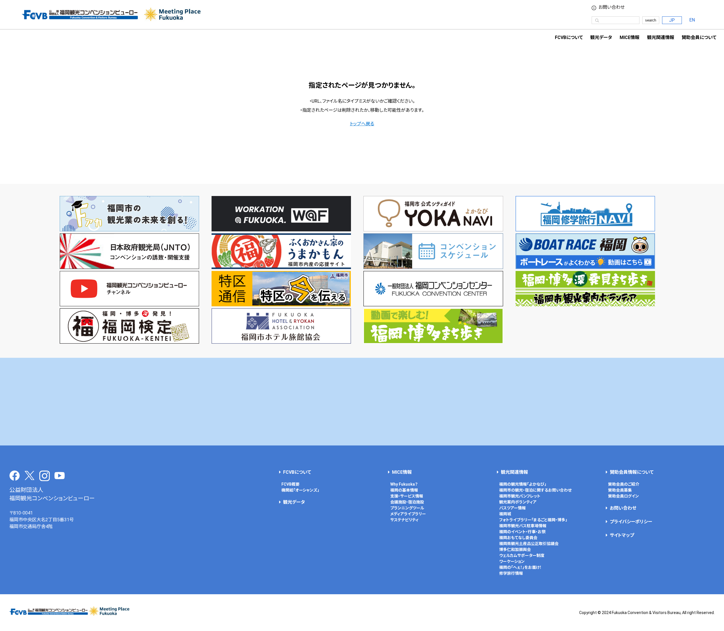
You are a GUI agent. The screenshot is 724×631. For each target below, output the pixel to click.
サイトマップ (622, 535)
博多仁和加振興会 (515, 549)
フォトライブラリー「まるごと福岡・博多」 (533, 520)
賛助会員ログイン (623, 496)
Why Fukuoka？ (404, 484)
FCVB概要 (290, 484)
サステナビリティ (404, 520)
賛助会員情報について (632, 472)
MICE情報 (629, 37)
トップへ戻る (362, 123)
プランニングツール (407, 508)
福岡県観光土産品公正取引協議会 (529, 543)
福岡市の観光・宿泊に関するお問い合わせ (535, 490)
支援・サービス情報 (406, 496)
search (650, 20)
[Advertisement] (362, 401)
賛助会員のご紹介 (623, 484)
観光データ (601, 37)
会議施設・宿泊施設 (407, 502)
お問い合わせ (611, 7)
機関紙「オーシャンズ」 (300, 490)
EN (692, 20)
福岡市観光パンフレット (519, 496)
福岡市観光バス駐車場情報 (522, 526)
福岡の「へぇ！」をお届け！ (520, 567)
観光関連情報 (514, 472)
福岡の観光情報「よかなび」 (522, 484)
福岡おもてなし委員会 (518, 537)
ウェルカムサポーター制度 (521, 555)
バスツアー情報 (512, 508)
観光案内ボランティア (517, 502)
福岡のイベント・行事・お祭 (522, 531)
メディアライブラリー (408, 514)
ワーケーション (512, 561)
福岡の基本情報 (404, 490)
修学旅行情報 (511, 573)
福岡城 (505, 514)
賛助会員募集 (620, 490)
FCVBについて (297, 472)
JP (672, 20)
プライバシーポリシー (631, 521)
